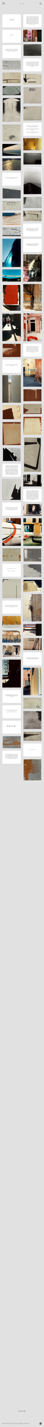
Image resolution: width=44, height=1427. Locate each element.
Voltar (22, 1411)
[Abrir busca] (40, 4)
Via (22, 4)
